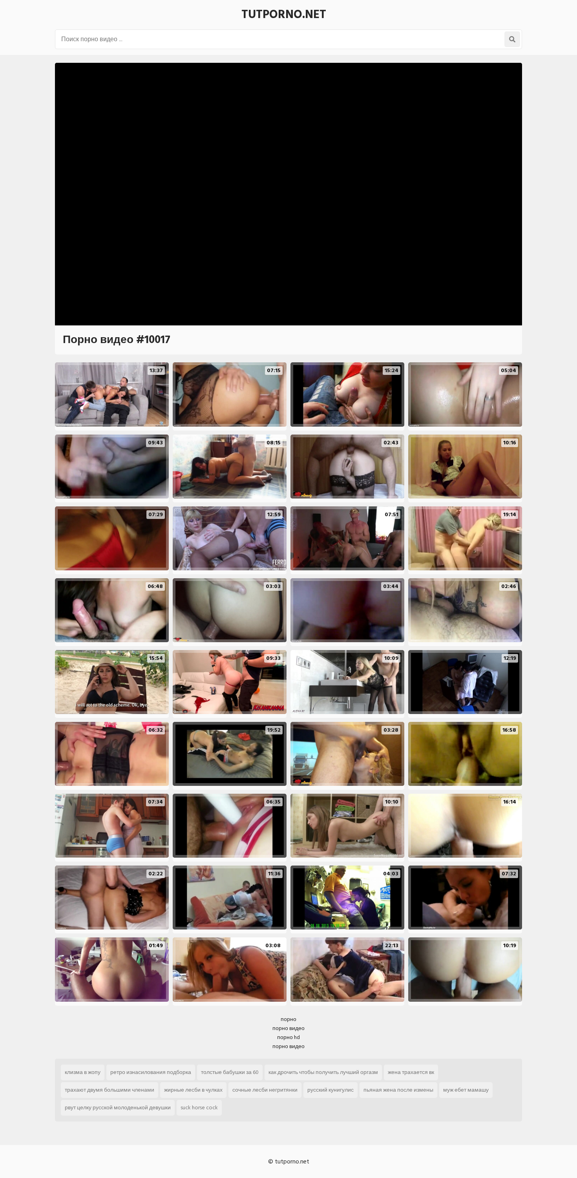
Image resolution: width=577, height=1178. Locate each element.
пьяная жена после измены (398, 1089)
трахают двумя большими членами (109, 1089)
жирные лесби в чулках (193, 1089)
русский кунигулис (330, 1089)
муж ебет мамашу (466, 1089)
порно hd (288, 1037)
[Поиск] (512, 39)
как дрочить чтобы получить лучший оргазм (323, 1072)
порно (288, 1019)
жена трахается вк (411, 1072)
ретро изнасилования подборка (150, 1072)
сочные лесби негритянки (265, 1089)
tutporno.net (283, 14)
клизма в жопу (82, 1072)
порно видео (288, 1028)
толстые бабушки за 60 (230, 1072)
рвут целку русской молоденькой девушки (118, 1107)
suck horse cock (199, 1107)
